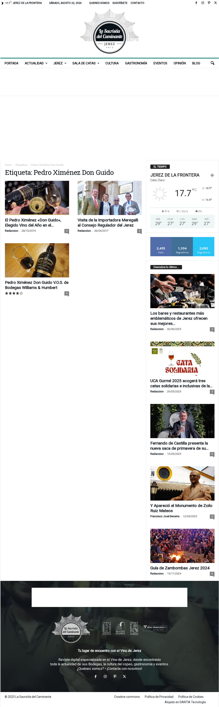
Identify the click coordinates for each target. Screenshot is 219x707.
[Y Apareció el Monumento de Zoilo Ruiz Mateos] (182, 483)
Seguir (182, 238)
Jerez (58, 63)
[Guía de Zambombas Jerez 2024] (182, 546)
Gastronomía (136, 63)
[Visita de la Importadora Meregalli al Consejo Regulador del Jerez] (110, 198)
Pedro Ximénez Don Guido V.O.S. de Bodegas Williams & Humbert (36, 285)
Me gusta (160, 238)
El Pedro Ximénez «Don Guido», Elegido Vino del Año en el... (33, 223)
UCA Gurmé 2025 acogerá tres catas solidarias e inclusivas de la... (181, 383)
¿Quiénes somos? (90, 669)
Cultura (112, 63)
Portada (11, 63)
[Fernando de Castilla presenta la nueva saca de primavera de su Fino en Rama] (182, 421)
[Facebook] (196, 3)
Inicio (8, 164)
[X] (215, 3)
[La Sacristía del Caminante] (109, 32)
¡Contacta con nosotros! (124, 669)
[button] (212, 63)
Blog (196, 63)
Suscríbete (119, 2)
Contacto (137, 2)
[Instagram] (202, 3)
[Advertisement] (109, 81)
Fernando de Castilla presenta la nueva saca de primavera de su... (179, 446)
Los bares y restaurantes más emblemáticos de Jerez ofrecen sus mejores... (178, 318)
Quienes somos (99, 2)
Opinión (180, 63)
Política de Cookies (191, 696)
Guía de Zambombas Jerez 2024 (180, 568)
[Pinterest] (209, 3)
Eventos (160, 63)
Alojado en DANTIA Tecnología (185, 702)
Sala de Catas (84, 63)
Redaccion (11, 230)
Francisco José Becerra (164, 516)
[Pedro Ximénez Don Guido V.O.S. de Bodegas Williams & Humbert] (37, 260)
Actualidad (34, 63)
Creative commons (127, 696)
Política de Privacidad (159, 696)
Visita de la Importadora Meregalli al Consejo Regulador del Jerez (108, 223)
